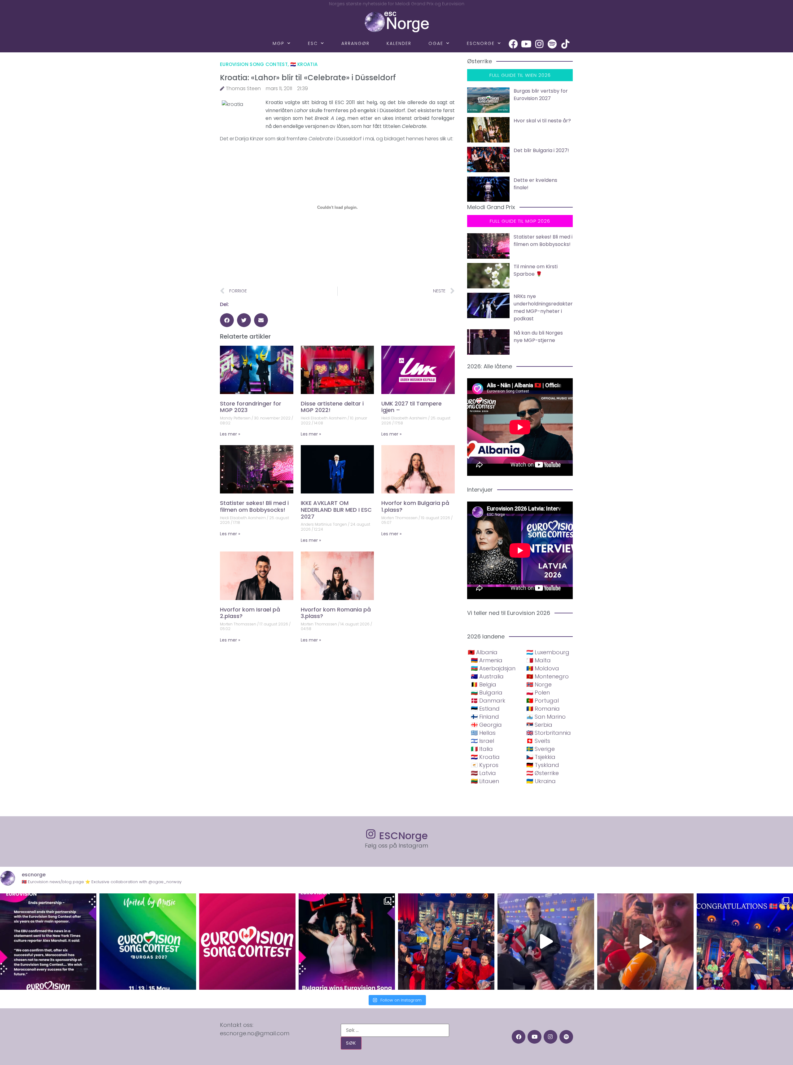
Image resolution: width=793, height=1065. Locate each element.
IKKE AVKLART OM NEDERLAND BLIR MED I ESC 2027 (336, 509)
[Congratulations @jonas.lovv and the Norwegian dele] (745, 941)
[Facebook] (513, 44)
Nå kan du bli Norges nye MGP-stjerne (538, 336)
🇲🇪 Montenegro (547, 676)
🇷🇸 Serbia (539, 725)
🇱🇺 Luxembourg (547, 652)
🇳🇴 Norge (539, 684)
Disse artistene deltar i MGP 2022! (332, 407)
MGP (278, 43)
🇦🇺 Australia (487, 676)
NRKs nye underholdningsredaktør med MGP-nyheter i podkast (543, 307)
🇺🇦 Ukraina (541, 781)
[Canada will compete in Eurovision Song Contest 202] (247, 941)
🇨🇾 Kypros (484, 765)
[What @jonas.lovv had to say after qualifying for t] (645, 941)
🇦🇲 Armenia (486, 660)
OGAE (435, 43)
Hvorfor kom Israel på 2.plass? (250, 613)
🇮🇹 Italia (482, 749)
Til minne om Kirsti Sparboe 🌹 (536, 270)
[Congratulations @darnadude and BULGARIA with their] (347, 941)
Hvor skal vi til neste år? (542, 120)
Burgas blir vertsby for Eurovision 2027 (541, 94)
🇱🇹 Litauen (485, 781)
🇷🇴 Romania (543, 708)
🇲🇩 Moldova (542, 668)
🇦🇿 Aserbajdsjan (493, 668)
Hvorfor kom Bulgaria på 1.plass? (415, 506)
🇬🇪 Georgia (486, 725)
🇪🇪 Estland (485, 708)
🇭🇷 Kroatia (304, 64)
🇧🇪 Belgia (483, 684)
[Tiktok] (565, 44)
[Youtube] (526, 44)
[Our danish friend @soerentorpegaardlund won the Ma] (545, 941)
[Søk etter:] (395, 1030)
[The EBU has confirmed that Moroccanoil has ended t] (48, 941)
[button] (227, 320)
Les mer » (230, 434)
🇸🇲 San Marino (546, 717)
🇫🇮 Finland (485, 717)
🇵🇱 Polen (538, 692)
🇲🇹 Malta (538, 660)
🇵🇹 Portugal (542, 700)
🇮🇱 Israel (482, 741)
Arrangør (355, 43)
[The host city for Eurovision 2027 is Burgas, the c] (147, 941)
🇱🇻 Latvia (483, 773)
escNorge (481, 43)
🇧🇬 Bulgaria (486, 692)
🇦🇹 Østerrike (542, 773)
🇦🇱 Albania (482, 652)
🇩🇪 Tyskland (542, 765)
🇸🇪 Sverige (540, 749)
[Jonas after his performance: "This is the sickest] (446, 941)
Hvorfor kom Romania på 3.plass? (336, 613)
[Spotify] (552, 44)
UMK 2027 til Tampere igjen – (411, 407)
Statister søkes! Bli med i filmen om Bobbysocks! (254, 506)
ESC (313, 43)
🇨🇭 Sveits (538, 741)
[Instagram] (539, 44)
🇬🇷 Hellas (483, 733)
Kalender (399, 43)
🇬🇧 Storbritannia (548, 733)
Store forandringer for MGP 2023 (250, 407)
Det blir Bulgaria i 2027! (541, 150)
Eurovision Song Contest (254, 64)
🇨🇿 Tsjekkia (540, 757)
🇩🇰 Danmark (488, 700)
